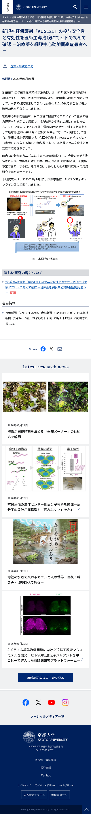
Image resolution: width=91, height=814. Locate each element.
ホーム (5, 17)
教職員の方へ (59, 795)
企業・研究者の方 (21, 66)
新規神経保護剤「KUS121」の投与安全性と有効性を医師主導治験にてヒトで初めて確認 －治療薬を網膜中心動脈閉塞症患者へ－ (46, 287)
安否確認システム (34, 795)
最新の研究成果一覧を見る (45, 678)
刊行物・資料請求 (45, 760)
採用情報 (45, 767)
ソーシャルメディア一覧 (47, 716)
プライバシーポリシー (44, 785)
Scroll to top (86, 809)
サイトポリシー (66, 785)
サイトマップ (24, 785)
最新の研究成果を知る (23, 17)
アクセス (45, 775)
